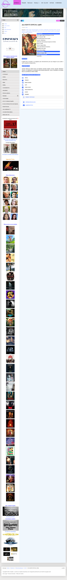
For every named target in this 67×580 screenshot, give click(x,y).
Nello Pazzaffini (51, 31)
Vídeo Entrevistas (7, 29)
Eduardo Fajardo (35, 29)
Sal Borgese (46, 29)
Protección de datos (11, 573)
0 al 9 (26, 27)
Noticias (52, 2)
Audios (5, 23)
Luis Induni (41, 29)
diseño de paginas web (46, 571)
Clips (5, 27)
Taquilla (36, 2)
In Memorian (59, 2)
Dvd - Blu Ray (44, 2)
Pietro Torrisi (40, 31)
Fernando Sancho (52, 29)
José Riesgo (57, 31)
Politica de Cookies (19, 573)
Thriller (27, 29)
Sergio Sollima (29, 31)
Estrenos (16, 2)
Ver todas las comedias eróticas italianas (10, 154)
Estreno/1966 (24, 32)
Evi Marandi (30, 32)
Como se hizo (7, 25)
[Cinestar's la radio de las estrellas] (10, 39)
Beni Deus (45, 31)
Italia (30, 29)
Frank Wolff (34, 31)
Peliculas (30, 2)
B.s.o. (5, 33)
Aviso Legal (5, 573)
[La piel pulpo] (32, 12)
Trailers (24, 2)
